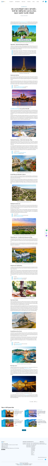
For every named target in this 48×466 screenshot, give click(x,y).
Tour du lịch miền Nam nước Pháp (18, 87)
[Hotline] (46, 230)
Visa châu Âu (32, 454)
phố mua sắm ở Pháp (19, 215)
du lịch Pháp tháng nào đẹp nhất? (19, 216)
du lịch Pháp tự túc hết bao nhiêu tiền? (21, 152)
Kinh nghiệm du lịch (24, 6)
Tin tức (34, 1)
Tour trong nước (17, 1)
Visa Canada (32, 452)
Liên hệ (38, 1)
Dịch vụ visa (23, 1)
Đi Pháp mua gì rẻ (16, 153)
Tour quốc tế (11, 1)
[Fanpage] (46, 235)
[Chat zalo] (46, 233)
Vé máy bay (28, 1)
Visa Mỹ (32, 453)
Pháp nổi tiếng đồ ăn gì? (18, 344)
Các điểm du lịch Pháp (14, 108)
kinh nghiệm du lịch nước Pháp (20, 86)
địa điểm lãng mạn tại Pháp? (27, 368)
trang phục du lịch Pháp (18, 343)
